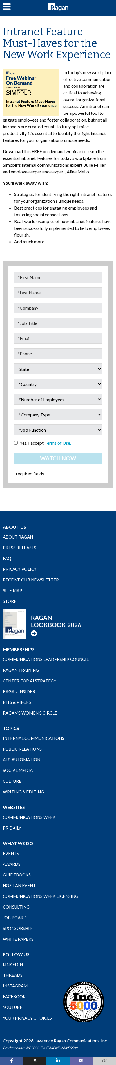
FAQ (7, 558)
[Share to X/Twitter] (34, 1061)
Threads (13, 975)
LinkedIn (13, 964)
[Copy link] (104, 1061)
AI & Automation (21, 759)
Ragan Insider (19, 691)
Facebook (14, 996)
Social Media (18, 770)
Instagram (15, 985)
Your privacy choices (27, 1017)
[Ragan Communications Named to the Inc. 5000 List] (84, 1002)
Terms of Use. (57, 443)
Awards (12, 863)
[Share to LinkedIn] (58, 1061)
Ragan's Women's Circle (30, 712)
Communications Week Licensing (40, 896)
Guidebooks (17, 874)
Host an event (19, 885)
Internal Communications (33, 738)
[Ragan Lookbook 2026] (42, 624)
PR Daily (12, 827)
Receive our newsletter (31, 579)
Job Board (15, 917)
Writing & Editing (23, 791)
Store (9, 601)
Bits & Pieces (17, 702)
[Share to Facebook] (11, 1061)
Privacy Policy (20, 569)
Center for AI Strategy (29, 680)
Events (11, 853)
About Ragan (18, 536)
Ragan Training (21, 669)
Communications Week (29, 817)
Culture (12, 781)
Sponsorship (17, 928)
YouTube (12, 1007)
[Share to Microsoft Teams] (81, 1061)
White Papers (18, 938)
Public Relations (22, 748)
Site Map (12, 590)
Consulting (16, 906)
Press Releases (19, 547)
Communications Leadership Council (46, 659)
